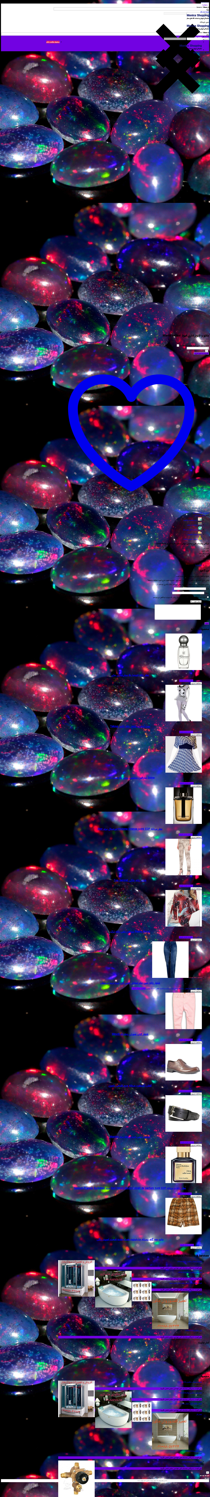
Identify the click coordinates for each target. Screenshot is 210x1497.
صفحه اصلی (198, 37)
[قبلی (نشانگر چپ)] (208, 1478)
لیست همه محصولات (195, 39)
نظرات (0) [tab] (198, 565)
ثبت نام (203, 11)
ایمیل (206, 593)
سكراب (141, 1481)
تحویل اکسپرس (192, 534)
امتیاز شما (205, 601)
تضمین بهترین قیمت (190, 539)
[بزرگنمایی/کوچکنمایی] (208, 1475)
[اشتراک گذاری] (203, 1475)
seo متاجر (161, 1481)
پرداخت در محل (192, 525)
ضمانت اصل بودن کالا (190, 529)
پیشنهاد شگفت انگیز (53, 42)
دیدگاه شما (205, 619)
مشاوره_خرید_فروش (186, 680)
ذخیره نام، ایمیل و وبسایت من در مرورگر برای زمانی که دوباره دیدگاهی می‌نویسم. (179, 597)
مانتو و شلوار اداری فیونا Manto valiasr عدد (194, 345)
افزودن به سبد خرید (201, 353)
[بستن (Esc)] (201, 1475)
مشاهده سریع (196, 683)
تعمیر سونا (153, 1481)
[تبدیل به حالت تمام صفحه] (206, 1475)
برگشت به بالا (204, 1250)
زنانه (194, 52)
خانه (207, 52)
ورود (207, 11)
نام (207, 589)
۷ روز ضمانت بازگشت (190, 520)
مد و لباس (201, 52)
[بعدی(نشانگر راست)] (206, 1478)
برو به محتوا (205, 2)
